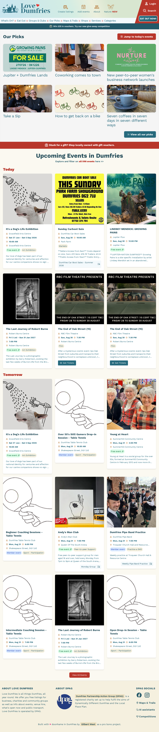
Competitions (147, 716)
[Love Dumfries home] (26, 9)
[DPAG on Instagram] (147, 695)
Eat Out (21, 20)
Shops (84, 20)
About (97, 11)
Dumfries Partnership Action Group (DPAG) (99, 696)
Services (96, 20)
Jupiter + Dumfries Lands (25, 75)
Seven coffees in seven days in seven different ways (127, 120)
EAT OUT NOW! (148, 18)
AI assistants (147, 709)
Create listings (66, 11)
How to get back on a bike (77, 116)
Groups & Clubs (37, 20)
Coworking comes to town (78, 75)
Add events (84, 11)
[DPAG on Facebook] (139, 695)
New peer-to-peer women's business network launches (131, 77)
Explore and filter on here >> (79, 161)
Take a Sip (11, 116)
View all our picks (142, 134)
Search (152, 10)
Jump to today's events (138, 36)
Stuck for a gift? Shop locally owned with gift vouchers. (81, 145)
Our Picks (54, 20)
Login (152, 3)
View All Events (79, 675)
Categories (110, 20)
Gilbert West (88, 724)
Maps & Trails (70, 20)
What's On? (7, 20)
